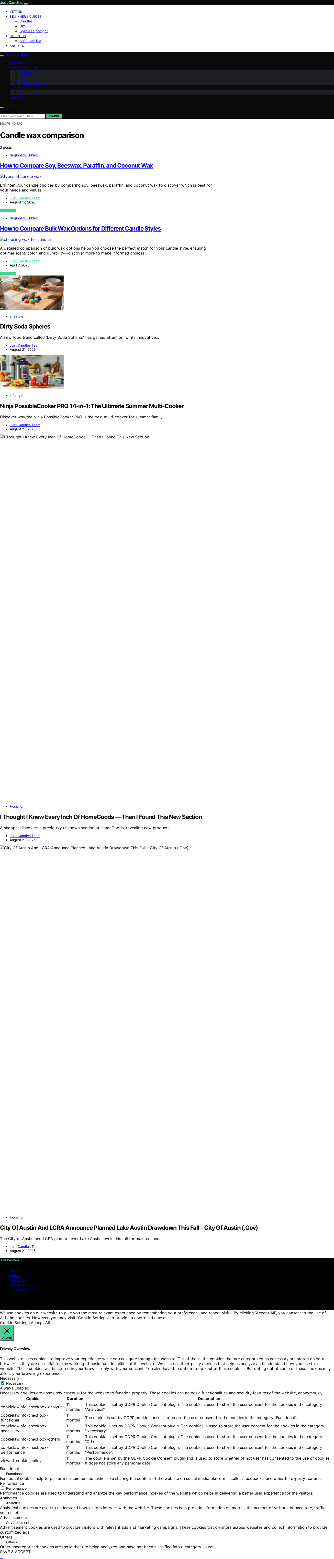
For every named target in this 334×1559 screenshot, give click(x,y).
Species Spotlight (34, 31)
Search (54, 116)
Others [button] (6, 1537)
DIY (22, 26)
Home (15, 1270)
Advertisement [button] (13, 1517)
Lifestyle (16, 316)
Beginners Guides (26, 16)
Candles (26, 21)
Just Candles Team (25, 198)
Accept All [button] (40, 1322)
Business (18, 36)
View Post (8, 210)
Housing (16, 806)
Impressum (20, 1290)
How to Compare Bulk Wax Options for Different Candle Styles (80, 228)
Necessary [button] (9, 1378)
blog (14, 1275)
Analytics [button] (8, 1497)
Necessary (14, 1383)
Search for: (9, 111)
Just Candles (11, 2)
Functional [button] (9, 1468)
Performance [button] (12, 1483)
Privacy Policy (23, 1285)
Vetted (16, 11)
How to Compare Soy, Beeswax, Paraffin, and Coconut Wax (76, 165)
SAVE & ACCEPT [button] (15, 1551)
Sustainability (30, 41)
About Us (18, 46)
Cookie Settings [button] (15, 1322)
